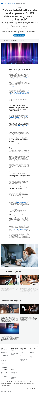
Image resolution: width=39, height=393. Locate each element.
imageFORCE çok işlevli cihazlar (20, 229)
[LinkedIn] (32, 388)
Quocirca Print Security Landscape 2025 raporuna (18, 86)
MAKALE (19, 7)
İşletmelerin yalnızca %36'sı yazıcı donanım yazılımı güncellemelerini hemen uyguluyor (18, 78)
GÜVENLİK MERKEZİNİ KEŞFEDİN (19, 35)
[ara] (1, 1)
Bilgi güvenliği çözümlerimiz (21, 202)
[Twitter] (34, 388)
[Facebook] (27, 388)
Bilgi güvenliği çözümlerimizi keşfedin (16, 241)
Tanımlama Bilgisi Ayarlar (5, 385)
